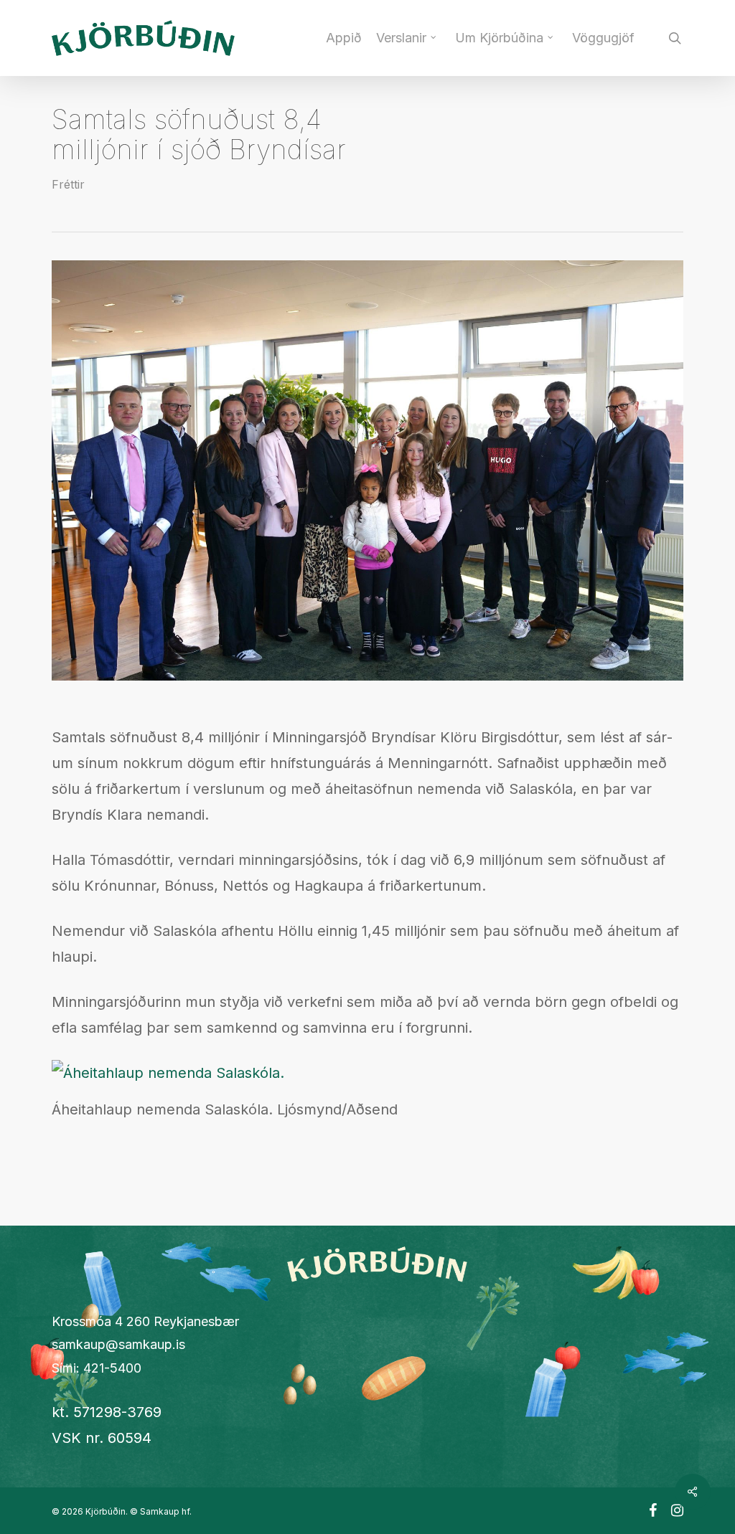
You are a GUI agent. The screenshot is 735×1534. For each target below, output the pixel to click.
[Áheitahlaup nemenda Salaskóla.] (168, 1072)
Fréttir (68, 184)
